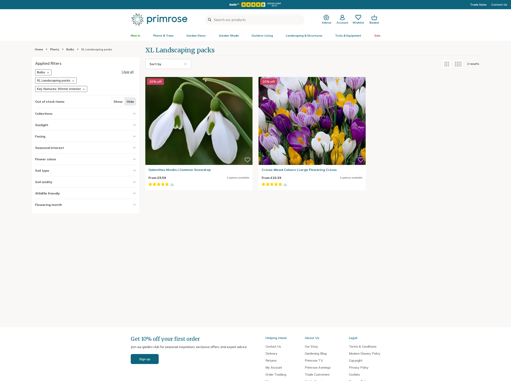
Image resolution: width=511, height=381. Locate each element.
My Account (273, 367)
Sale (377, 35)
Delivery (271, 353)
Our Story (311, 346)
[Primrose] (160, 19)
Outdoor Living (262, 35)
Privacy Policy (359, 367)
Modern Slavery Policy (364, 353)
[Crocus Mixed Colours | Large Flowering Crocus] (312, 74)
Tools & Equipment (348, 35)
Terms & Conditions (362, 346)
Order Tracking (275, 374)
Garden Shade (229, 35)
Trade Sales (478, 4)
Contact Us (499, 4)
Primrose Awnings (318, 367)
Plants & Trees (163, 35)
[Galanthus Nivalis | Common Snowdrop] (199, 74)
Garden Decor (196, 35)
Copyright (355, 360)
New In (135, 35)
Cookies (354, 374)
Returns (271, 360)
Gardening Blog (316, 353)
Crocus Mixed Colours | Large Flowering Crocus (299, 170)
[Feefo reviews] (255, 4)
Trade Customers (317, 374)
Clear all (128, 72)
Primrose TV (314, 360)
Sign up (144, 359)
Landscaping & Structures (304, 35)
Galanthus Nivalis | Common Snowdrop (180, 170)
